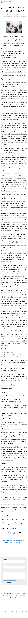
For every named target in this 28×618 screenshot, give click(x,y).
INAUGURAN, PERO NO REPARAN (14, 542)
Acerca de (5, 611)
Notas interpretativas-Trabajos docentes (14, 16)
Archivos (14, 611)
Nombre (5, 559)
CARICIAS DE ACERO (14, 545)
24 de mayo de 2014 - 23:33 (14, 14)
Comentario (5, 570)
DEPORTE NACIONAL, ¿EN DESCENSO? (14, 540)
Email (19, 533)
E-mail (8, 565)
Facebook (8, 533)
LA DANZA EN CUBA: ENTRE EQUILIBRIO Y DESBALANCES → (20, 595)
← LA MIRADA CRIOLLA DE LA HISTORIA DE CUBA (7, 595)
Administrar (23, 611)
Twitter (14, 533)
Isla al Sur (7, 1)
